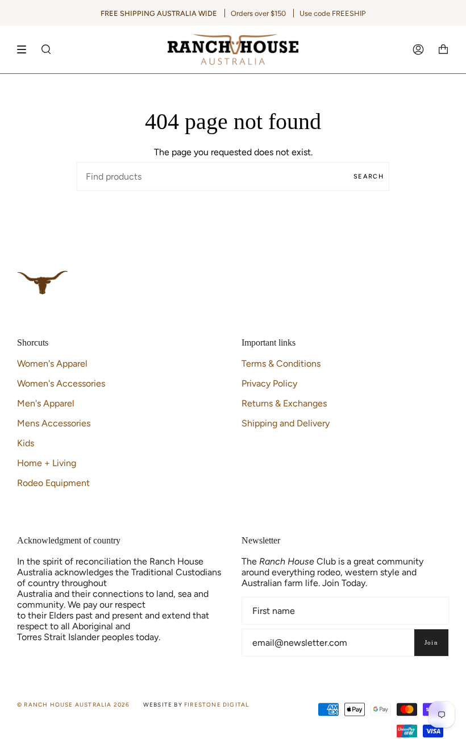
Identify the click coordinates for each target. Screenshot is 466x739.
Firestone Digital (216, 704)
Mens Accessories (53, 423)
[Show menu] (25, 49)
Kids (25, 443)
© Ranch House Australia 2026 (73, 704)
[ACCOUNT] (418, 49)
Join (431, 642)
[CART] (443, 49)
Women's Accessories (61, 383)
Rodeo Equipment (53, 483)
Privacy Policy (269, 383)
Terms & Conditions (281, 363)
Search (368, 176)
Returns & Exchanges (284, 403)
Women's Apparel (52, 363)
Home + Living (46, 463)
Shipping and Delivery (286, 423)
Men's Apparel (45, 403)
